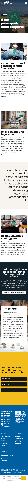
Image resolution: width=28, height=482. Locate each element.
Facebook (6, 420)
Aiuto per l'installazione (19, 437)
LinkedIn (6, 425)
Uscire (3, 445)
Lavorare (4, 442)
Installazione (5, 436)
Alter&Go (4, 474)
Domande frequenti (18, 442)
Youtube (6, 423)
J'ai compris (24, 478)
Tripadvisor (7, 427)
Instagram (6, 421)
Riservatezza (5, 459)
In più (13, 480)
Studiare (4, 443)
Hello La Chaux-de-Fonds (7, 3)
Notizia (17, 440)
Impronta (4, 460)
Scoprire (3, 440)
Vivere (3, 438)
